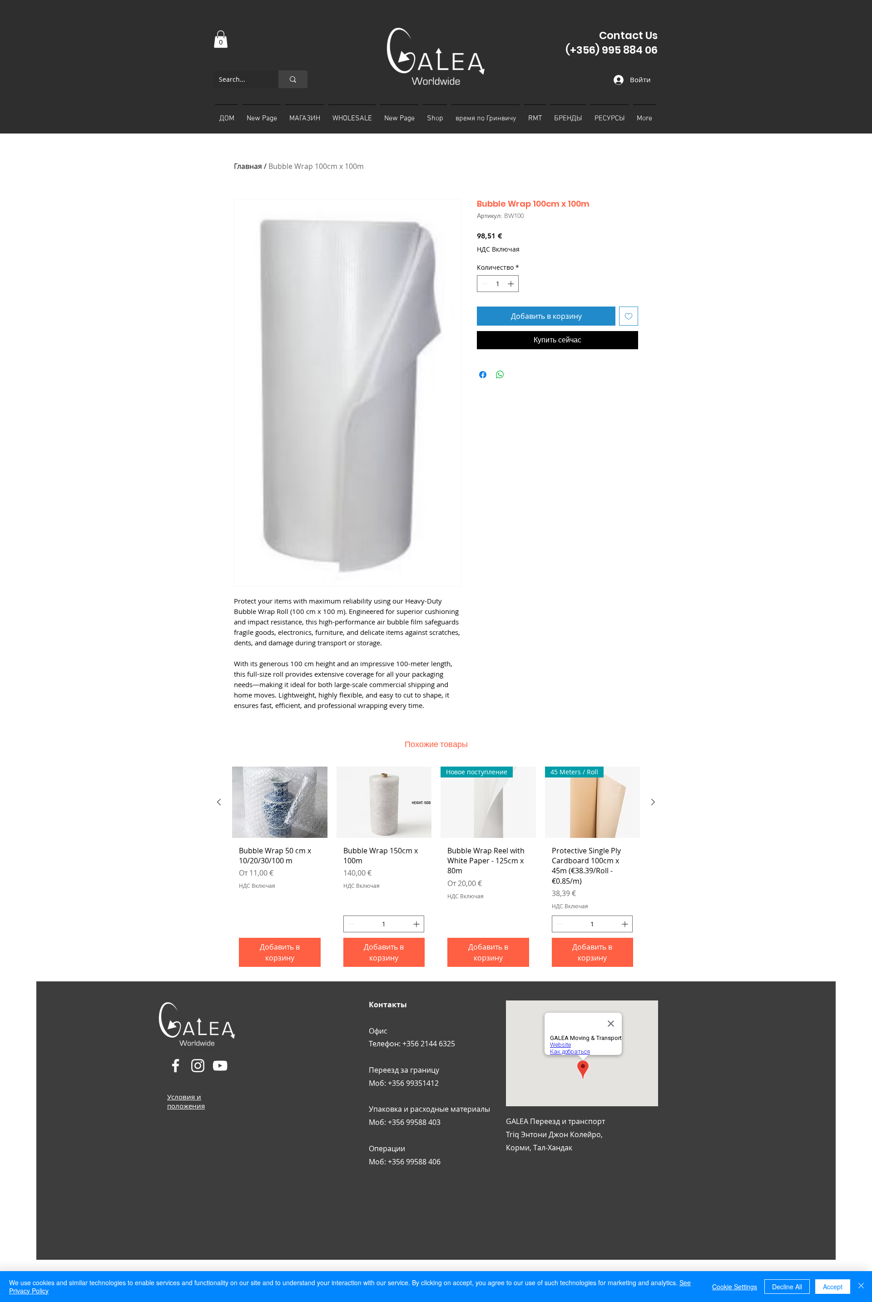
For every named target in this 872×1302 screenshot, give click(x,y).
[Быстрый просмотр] (279, 802)
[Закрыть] (861, 1286)
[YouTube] (220, 1065)
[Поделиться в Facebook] (482, 374)
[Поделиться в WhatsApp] (500, 374)
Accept (832, 1286)
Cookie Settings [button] (734, 1286)
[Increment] (511, 284)
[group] (436, 870)
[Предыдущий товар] (218, 802)
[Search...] (292, 79)
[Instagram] (198, 1065)
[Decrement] (484, 284)
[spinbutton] (498, 284)
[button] (220, 39)
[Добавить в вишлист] (628, 316)
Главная (248, 166)
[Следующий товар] (653, 802)
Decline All (787, 1286)
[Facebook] (175, 1065)
